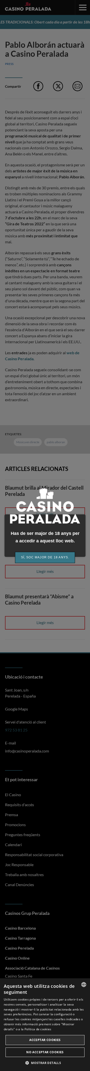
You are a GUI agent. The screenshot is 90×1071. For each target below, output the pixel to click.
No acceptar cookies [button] (45, 1052)
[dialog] (45, 1024)
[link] (45, 557)
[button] (45, 1062)
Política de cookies (38, 1029)
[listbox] (83, 984)
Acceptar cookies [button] (44, 1040)
